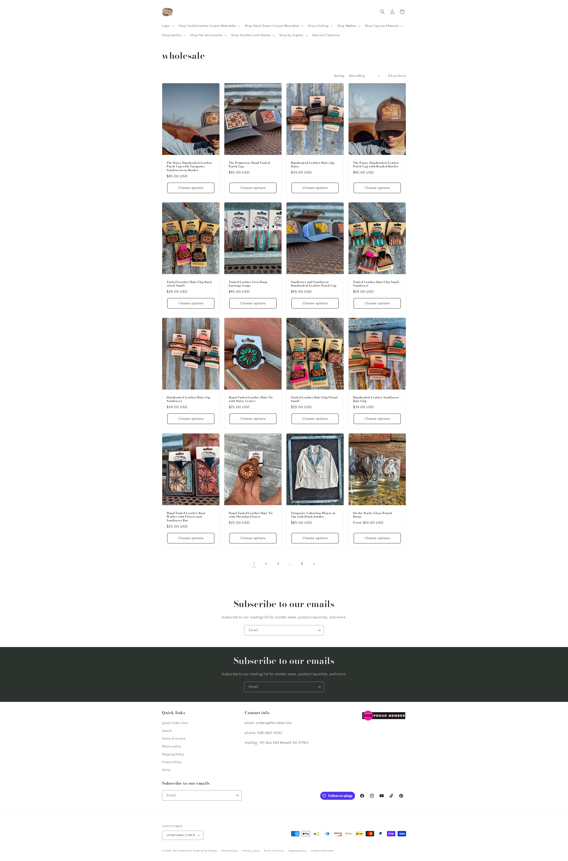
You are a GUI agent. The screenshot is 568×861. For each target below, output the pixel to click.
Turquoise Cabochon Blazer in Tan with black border (313, 515)
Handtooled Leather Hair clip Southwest (188, 399)
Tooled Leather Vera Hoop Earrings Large (248, 284)
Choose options (191, 188)
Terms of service (173, 738)
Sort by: (339, 76)
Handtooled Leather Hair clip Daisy (313, 164)
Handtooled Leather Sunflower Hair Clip (376, 399)
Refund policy (229, 850)
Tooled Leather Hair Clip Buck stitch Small (189, 284)
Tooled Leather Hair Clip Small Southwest (376, 284)
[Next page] (314, 564)
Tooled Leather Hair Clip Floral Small (314, 399)
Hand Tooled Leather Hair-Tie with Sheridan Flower (251, 515)
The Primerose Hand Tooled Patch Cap (249, 164)
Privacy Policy (172, 762)
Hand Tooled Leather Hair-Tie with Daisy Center (251, 399)
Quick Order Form (175, 723)
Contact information (322, 850)
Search (167, 731)
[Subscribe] (319, 630)
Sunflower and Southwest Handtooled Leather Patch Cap (314, 284)
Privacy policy (251, 850)
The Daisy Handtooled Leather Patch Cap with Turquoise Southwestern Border (189, 166)
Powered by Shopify (205, 850)
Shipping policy (297, 850)
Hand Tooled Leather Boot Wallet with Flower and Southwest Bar (186, 516)
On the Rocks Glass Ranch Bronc (372, 515)
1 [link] (254, 564)
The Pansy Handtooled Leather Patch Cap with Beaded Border (376, 164)
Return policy (171, 746)
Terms (166, 770)
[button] (167, 26)
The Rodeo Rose (182, 850)
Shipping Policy (173, 754)
